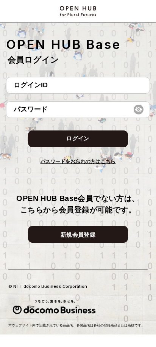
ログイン (77, 138)
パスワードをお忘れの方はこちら (78, 161)
